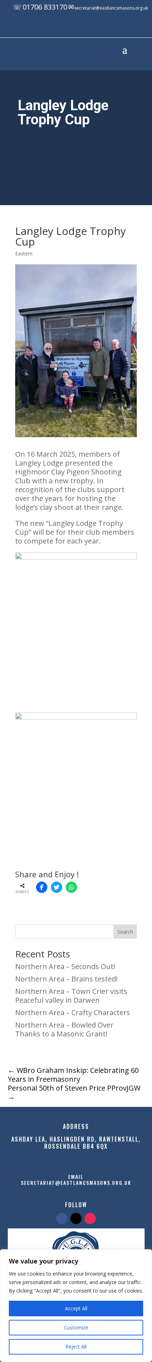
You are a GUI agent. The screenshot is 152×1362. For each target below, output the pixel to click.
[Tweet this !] (56, 887)
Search (125, 931)
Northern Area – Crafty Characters (72, 1012)
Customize (76, 1327)
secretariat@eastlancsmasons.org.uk (111, 8)
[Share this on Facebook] (41, 887)
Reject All (76, 1346)
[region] (76, 1305)
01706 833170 (45, 7)
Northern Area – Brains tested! (66, 979)
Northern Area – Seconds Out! (65, 966)
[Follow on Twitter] (76, 1218)
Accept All (76, 1308)
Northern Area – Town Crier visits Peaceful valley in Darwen (71, 995)
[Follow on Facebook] (66, 27)
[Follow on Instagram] (94, 27)
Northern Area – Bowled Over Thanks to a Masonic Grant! (64, 1029)
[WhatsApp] (71, 887)
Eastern (24, 253)
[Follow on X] (80, 27)
